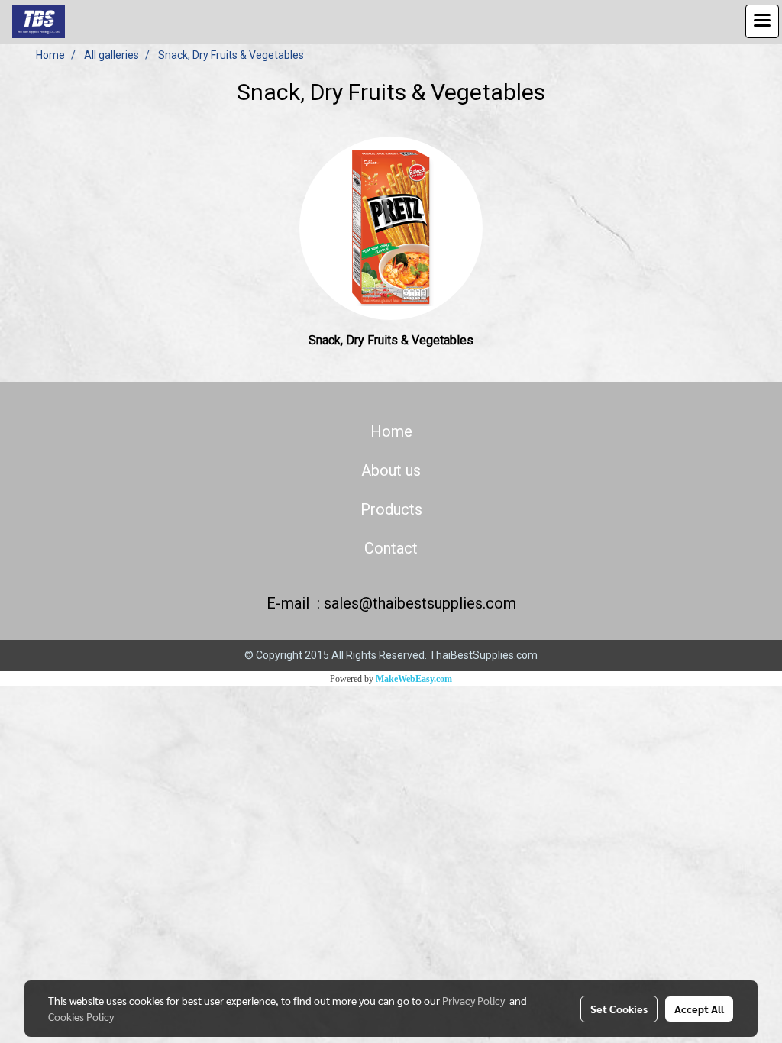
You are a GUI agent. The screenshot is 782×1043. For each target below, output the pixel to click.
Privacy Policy (473, 1000)
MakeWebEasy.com (414, 678)
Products (391, 509)
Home (391, 431)
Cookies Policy (81, 1016)
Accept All (699, 1009)
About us (391, 470)
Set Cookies (619, 1009)
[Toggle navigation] (762, 21)
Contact (391, 548)
